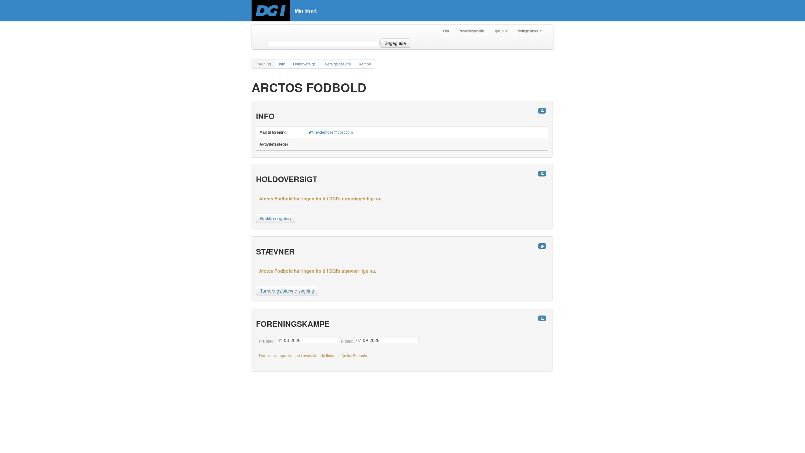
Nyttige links (528, 30)
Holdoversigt (304, 63)
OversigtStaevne (337, 63)
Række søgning (275, 218)
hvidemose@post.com (334, 132)
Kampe (365, 63)
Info (282, 63)
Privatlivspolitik (471, 30)
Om (446, 30)
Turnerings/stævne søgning (287, 291)
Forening (263, 63)
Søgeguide (395, 43)
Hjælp (499, 30)
